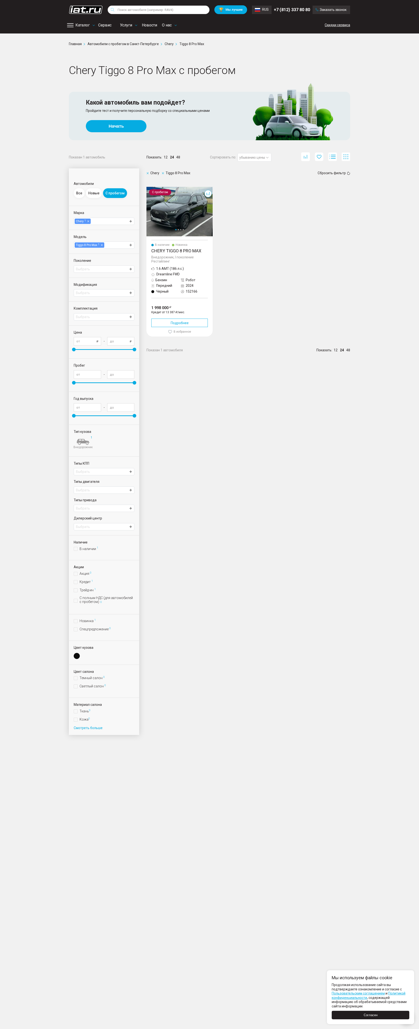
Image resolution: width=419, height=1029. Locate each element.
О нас (167, 25)
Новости (149, 25)
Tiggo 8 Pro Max (158, 189)
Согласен (371, 1015)
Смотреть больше (88, 728)
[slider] (74, 349)
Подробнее (180, 323)
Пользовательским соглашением (358, 993)
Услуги (126, 25)
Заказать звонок (333, 10)
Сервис (105, 25)
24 (172, 157)
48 (178, 157)
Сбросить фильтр (332, 173)
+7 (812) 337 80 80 (292, 9)
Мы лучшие (231, 9)
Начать (116, 126)
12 (166, 157)
